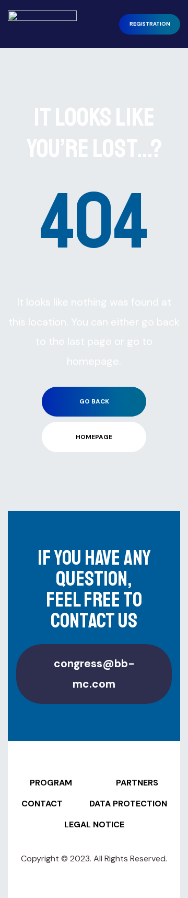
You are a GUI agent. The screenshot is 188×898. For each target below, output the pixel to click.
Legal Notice (94, 824)
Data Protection (128, 803)
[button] (149, 24)
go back (94, 401)
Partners (137, 782)
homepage (94, 437)
